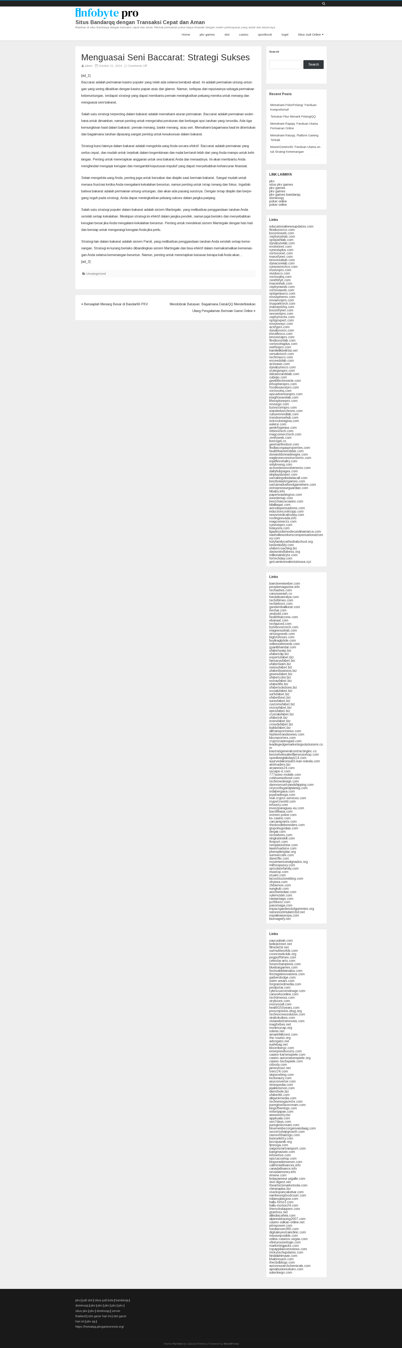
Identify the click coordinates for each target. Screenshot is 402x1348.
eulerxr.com (277, 424)
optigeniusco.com (282, 293)
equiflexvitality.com (283, 461)
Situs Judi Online (309, 34)
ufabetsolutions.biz (283, 687)
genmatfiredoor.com (284, 444)
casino (243, 34)
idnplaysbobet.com (283, 474)
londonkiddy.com (281, 545)
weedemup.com (281, 498)
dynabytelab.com (282, 243)
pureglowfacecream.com (287, 1105)
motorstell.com (280, 1004)
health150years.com (284, 1007)
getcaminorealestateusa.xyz (290, 561)
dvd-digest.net (280, 1182)
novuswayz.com (281, 323)
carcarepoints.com (283, 821)
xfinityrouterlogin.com (285, 1242)
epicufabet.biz (279, 711)
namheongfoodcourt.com (287, 1195)
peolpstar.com (279, 987)
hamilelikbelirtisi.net (283, 350)
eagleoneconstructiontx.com (290, 458)
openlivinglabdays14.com (287, 758)
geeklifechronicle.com (285, 380)
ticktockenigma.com (284, 421)
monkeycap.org (280, 1027)
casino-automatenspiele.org (290, 1058)
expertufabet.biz (281, 657)
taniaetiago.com (281, 898)
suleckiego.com (280, 1272)
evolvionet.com (280, 246)
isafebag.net (278, 1044)
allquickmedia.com (282, 1098)
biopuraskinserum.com (285, 1162)
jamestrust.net (280, 1068)
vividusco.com (279, 273)
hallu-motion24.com (283, 1205)
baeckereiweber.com (284, 583)
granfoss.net (278, 1212)
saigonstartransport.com (287, 1148)
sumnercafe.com (281, 855)
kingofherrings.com (283, 1108)
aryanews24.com (282, 768)
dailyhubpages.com (283, 471)
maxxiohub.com (280, 283)
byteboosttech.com (283, 627)
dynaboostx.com (281, 330)
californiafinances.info (285, 1165)
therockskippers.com (284, 1209)
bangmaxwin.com (282, 1152)
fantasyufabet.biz (282, 660)
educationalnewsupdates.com (291, 226)
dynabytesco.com (282, 367)
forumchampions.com (285, 964)
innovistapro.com (281, 337)
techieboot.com (280, 603)
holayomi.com (279, 528)
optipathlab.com (281, 240)
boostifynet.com (281, 310)
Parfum (178, 1343)
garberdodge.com (282, 977)
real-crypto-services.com (287, 798)
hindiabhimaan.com (283, 1255)
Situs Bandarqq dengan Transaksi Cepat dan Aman (140, 22)
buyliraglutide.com (282, 640)
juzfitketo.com (279, 902)
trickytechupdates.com (286, 1252)
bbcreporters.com (282, 737)
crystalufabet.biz (281, 714)
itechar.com (277, 610)
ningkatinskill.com (282, 838)
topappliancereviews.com (288, 1249)
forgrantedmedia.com (285, 984)
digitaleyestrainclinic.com (287, 1232)
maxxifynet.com (281, 256)
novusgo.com (279, 404)
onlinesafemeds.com (284, 644)
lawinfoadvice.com (282, 848)
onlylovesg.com (280, 464)
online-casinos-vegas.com (288, 1239)
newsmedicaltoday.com (286, 515)
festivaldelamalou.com (285, 970)
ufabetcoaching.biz (283, 548)
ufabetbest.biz (280, 697)
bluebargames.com (283, 967)
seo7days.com (280, 1121)
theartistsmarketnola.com (288, 1185)
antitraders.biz (280, 764)
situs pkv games (281, 184)
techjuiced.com (280, 623)
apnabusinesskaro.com (286, 1269)
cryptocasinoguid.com (285, 741)
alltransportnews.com (285, 731)
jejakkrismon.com (282, 1088)
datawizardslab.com (284, 374)
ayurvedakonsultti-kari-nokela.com (294, 761)
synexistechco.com (283, 266)
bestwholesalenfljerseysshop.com (294, 754)
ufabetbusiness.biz (283, 670)
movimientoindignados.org (288, 862)
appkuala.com (279, 1118)
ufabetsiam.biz (280, 664)
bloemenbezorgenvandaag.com (292, 1128)
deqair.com (277, 831)
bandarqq (122, 1300)
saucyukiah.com (281, 940)
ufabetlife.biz (278, 684)
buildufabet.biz (280, 727)
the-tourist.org (280, 1038)
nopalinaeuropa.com (284, 915)
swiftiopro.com (280, 347)
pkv (271, 181)
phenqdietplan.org (282, 851)
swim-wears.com (281, 981)
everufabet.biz (280, 721)
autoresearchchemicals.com (290, 1266)
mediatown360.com (284, 1229)
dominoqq (276, 198)
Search (274, 51)
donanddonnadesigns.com (288, 454)
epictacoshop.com (282, 1158)
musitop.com (278, 872)
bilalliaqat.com (279, 504)
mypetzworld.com (282, 801)
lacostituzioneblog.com (286, 878)
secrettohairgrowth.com (287, 1131)
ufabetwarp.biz (280, 650)
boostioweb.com (281, 233)
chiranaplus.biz (280, 1188)
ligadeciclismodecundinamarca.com (295, 531)
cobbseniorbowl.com (284, 778)
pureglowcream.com (284, 1125)
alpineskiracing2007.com (287, 1219)
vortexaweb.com (281, 290)
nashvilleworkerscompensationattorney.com (296, 536)
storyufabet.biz (280, 707)
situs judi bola (104, 1300)
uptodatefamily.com (284, 868)
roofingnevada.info (282, 518)
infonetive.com (280, 1155)
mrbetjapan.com (281, 1111)
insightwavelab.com (283, 397)
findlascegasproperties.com (289, 447)
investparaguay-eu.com (286, 808)
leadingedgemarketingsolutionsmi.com (296, 746)
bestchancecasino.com (286, 501)
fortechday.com (280, 558)
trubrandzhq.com (281, 307)
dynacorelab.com (282, 263)
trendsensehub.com (283, 417)
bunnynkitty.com (281, 1138)
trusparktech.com (282, 303)
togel (285, 34)
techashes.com (280, 590)
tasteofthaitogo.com (284, 1135)
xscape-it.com (279, 771)
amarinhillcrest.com (283, 1034)
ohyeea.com (278, 882)
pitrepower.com (280, 1225)
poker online (278, 201)
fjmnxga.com (278, 1145)
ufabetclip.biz (279, 654)
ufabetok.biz (278, 717)
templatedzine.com (283, 845)
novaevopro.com (281, 300)
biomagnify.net (280, 919)
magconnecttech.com (285, 434)
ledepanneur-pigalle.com (287, 1178)
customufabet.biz (282, 704)
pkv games (207, 34)
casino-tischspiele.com (286, 1061)
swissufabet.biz (280, 667)
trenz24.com (278, 1071)
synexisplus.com (281, 250)
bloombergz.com (281, 1048)
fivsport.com (278, 841)
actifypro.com (279, 327)
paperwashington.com (285, 494)
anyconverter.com (282, 1081)
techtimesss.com (282, 997)
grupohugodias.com (283, 828)
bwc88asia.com (280, 811)
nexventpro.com (281, 313)
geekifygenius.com (283, 427)
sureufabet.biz (279, 701)
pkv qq (90, 1321)
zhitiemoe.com (280, 885)
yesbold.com (278, 613)
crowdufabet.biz (281, 724)
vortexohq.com (280, 390)
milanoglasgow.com (283, 1198)
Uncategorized (96, 273)
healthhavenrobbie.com (286, 451)
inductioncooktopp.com (286, 511)
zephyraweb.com (282, 287)
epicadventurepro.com (285, 394)
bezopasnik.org (280, 1141)
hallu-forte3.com (281, 1202)
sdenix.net (277, 1031)
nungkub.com (279, 888)
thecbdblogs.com (282, 1262)
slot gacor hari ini (99, 1316)
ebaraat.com (278, 620)
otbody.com (278, 1064)
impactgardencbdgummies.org (291, 908)
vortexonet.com (281, 253)
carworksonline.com (283, 994)
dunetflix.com (279, 858)
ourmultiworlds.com (283, 950)
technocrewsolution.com (287, 1014)
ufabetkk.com (279, 1095)
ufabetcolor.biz (280, 677)
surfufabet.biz (279, 694)
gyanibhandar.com (282, 647)
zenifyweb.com (280, 437)
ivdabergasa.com (282, 791)
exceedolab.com (281, 360)
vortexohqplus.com (283, 344)
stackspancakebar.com (286, 1192)
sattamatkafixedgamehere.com (292, 484)
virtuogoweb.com (282, 634)
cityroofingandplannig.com (288, 788)
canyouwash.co (280, 593)
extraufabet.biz (280, 680)
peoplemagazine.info (284, 587)
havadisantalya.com (284, 597)
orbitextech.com (281, 431)
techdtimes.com (281, 600)
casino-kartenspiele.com (287, 1054)
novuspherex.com (282, 297)
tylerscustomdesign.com (287, 991)
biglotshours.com (281, 637)
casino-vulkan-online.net (287, 1222)
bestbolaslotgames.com (287, 481)
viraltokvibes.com (282, 1017)
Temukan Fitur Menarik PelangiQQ (293, 116)
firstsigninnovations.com (287, 974)
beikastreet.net (280, 944)
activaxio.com (279, 364)
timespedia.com (281, 1084)
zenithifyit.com (280, 280)
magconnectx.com (282, 521)
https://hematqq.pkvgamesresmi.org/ (99, 1326)
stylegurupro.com (282, 370)
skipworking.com (281, 1074)
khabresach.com (281, 1259)
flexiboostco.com (282, 230)
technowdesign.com (284, 781)
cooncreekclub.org (282, 954)
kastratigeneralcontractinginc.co (293, 751)
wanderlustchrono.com (286, 411)
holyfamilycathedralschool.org (291, 541)
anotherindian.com (282, 892)
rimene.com (277, 1175)
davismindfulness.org (284, 551)
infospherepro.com (283, 384)
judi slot (87, 1300)
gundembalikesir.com (284, 607)
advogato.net (279, 1041)
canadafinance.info (283, 1168)
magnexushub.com (283, 630)
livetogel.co (277, 441)
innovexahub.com (282, 260)
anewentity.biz (280, 1115)
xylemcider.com (280, 895)
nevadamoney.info (282, 1172)
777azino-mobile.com (285, 774)
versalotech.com (281, 354)
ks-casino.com (280, 818)
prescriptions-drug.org (285, 1011)
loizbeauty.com (280, 1078)
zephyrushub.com (282, 236)
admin (89, 65)
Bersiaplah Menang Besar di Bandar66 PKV (115, 304)
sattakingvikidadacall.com (288, 478)
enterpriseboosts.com (285, 1051)
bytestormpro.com (283, 407)
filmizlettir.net (279, 947)
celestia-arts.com (282, 960)
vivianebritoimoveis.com (286, 1021)
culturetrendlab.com (284, 414)
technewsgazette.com (286, 1101)
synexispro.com (280, 525)
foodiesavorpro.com (284, 387)
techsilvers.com (280, 835)
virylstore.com (279, 1001)
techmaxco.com (281, 357)
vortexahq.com (280, 276)
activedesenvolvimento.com (290, 468)
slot (226, 34)
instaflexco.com (280, 333)
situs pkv (81, 1311)
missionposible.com (283, 1235)
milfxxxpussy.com (282, 865)
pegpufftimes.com (282, 957)
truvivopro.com (280, 270)
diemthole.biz (279, 1091)
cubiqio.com (278, 377)
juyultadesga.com (282, 794)
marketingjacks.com (284, 1245)
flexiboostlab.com (282, 340)
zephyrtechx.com (282, 317)
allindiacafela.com (282, 1215)
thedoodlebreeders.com (287, 825)
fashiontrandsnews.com (286, 734)
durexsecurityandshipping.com (291, 784)
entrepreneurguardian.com (288, 488)
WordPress (231, 1343)
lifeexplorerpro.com (283, 401)
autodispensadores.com (287, 508)
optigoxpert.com (281, 320)
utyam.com (277, 875)
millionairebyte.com (283, 555)
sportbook (265, 34)
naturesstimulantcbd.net (287, 912)
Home (186, 34)
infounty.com (278, 805)
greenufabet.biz (280, 674)
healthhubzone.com (283, 617)
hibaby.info (277, 491)
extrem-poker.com (282, 815)
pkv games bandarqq (284, 194)
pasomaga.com (280, 905)
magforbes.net (280, 1024)
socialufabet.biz (280, 691)
